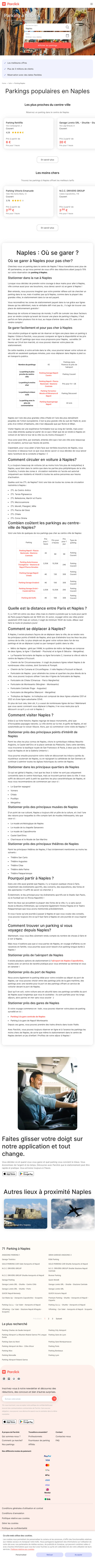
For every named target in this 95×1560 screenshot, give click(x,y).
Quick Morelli (53, 1280)
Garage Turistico (8, 1259)
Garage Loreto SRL (56, 1289)
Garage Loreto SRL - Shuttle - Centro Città (19, 1284)
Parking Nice (7, 1351)
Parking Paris (53, 1346)
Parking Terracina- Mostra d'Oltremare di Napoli (48, 393)
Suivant (59, 1319)
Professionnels (35, 1436)
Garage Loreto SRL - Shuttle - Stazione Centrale (67, 1284)
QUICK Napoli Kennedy (11, 1293)
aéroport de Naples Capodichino (67, 960)
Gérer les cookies (10, 1523)
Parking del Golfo (29, 598)
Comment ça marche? (12, 1440)
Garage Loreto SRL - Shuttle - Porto (16, 1289)
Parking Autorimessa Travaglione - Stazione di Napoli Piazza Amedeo (28, 564)
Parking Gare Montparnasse (59, 1342)
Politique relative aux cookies (16, 1518)
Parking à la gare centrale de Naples (28, 1016)
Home (4, 83)
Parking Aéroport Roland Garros (15, 1360)
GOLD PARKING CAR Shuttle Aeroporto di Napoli (68, 1264)
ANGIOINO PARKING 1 (11, 1255)
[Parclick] (10, 4)
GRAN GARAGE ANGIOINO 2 (60, 1255)
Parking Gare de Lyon (57, 1335)
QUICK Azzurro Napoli (57, 1293)
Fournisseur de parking (39, 1440)
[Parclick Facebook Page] (14, 1379)
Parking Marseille (9, 1355)
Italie (10, 83)
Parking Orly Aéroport (57, 1330)
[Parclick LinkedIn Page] (9, 1379)
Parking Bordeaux (55, 1351)
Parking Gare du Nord (11, 1342)
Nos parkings (8, 1444)
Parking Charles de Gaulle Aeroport (16, 1330)
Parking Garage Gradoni (29, 582)
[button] (47, 27)
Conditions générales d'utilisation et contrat (22, 1508)
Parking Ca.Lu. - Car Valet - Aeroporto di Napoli (21, 1305)
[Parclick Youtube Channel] (19, 1379)
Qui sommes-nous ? (11, 1436)
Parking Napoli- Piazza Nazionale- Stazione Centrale (48, 383)
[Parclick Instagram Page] (4, 1379)
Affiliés (31, 1444)
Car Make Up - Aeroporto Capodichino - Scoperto (22, 1298)
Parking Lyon (53, 1355)
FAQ (57, 1440)
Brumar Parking (54, 1275)
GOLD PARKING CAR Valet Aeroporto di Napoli (21, 1264)
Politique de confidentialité (14, 1528)
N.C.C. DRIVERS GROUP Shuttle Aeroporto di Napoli (23, 1275)
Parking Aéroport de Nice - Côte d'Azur (18, 1346)
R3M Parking (53, 1259)
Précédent (37, 1319)
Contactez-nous (63, 1436)
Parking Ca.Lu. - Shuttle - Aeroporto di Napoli (66, 1305)
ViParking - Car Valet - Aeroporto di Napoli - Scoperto (70, 1309)
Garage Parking (8, 1280)
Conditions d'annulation (13, 1513)
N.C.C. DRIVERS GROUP (12, 1268)
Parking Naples (19, 83)
